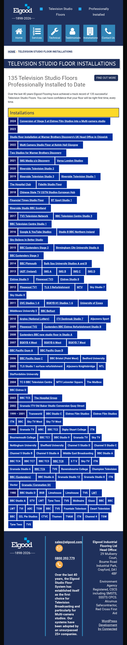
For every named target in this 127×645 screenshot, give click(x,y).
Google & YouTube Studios (35, 231)
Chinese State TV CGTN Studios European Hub (47, 192)
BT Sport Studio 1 (61, 200)
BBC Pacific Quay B (51, 350)
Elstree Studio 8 (69, 279)
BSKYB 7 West (76, 342)
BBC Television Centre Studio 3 (73, 216)
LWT (94, 492)
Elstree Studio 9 (19, 279)
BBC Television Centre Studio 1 (28, 224)
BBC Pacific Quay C (31, 358)
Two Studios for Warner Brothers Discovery (35, 152)
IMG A (47, 271)
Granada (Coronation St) (36, 485)
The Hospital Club (20, 184)
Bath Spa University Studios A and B (65, 263)
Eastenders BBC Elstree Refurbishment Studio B (72, 326)
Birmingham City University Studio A (77, 247)
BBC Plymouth (28, 263)
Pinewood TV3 (44, 279)
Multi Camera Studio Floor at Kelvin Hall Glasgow (49, 144)
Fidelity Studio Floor (50, 184)
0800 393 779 (65, 558)
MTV (80, 287)
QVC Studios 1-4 (29, 303)
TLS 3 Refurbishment (57, 287)
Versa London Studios (70, 160)
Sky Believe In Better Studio (26, 239)
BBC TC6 (40, 469)
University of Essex (91, 303)
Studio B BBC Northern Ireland (77, 231)
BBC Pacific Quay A (21, 350)
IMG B (62, 271)
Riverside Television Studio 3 (37, 176)
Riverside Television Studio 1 (78, 176)
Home (11, 51)
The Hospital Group (45, 398)
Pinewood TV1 (28, 287)
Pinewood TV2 (28, 326)
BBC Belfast (48, 311)
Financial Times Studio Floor (27, 200)
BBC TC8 (58, 461)
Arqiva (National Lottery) (34, 318)
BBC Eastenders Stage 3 (24, 255)
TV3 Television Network (34, 216)
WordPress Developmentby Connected (107, 625)
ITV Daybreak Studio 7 (70, 318)
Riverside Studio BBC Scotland (28, 208)
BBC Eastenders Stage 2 (34, 247)
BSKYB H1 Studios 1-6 (59, 303)
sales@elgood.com (68, 542)
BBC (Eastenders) (20, 477)
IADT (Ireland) (28, 271)
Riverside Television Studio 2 (37, 168)
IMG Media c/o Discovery (35, 160)
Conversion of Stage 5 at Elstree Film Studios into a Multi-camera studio (62, 121)
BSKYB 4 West (28, 342)
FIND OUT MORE (106, 77)
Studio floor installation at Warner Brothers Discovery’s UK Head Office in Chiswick (59, 137)
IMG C (77, 271)
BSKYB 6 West (52, 342)
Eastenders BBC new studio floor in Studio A (46, 334)
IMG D (91, 271)
